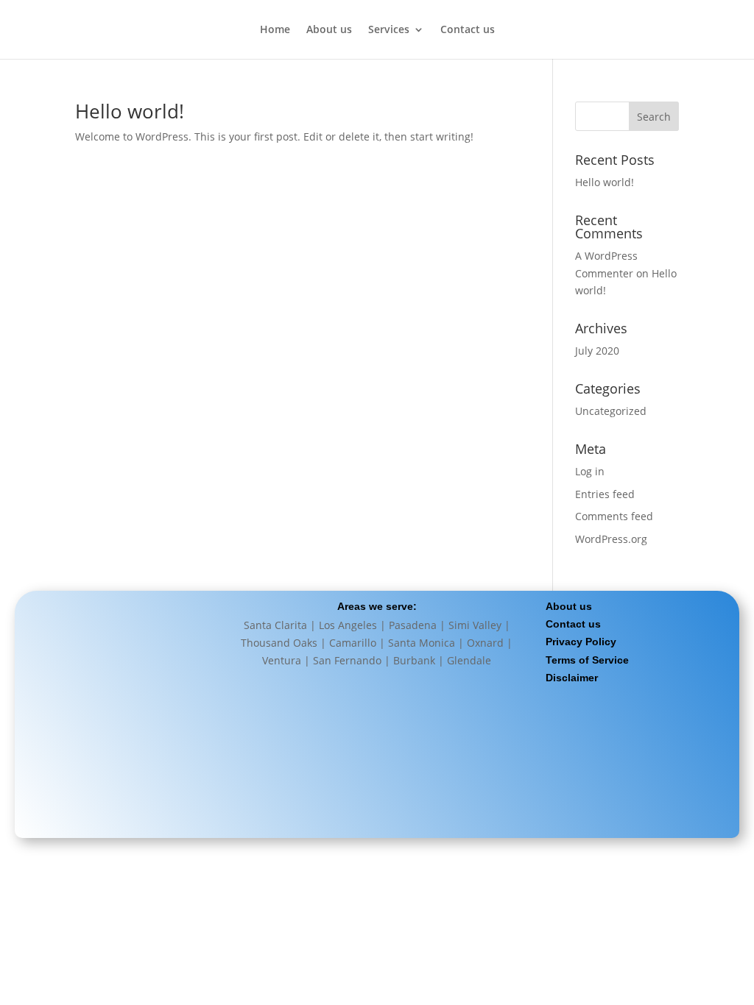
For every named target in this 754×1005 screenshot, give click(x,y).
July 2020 (597, 351)
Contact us (467, 30)
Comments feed (614, 516)
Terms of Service (587, 660)
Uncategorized (610, 411)
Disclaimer (572, 677)
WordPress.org (611, 539)
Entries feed (605, 494)
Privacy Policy (581, 641)
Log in (590, 471)
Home (275, 30)
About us (329, 30)
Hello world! (129, 111)
